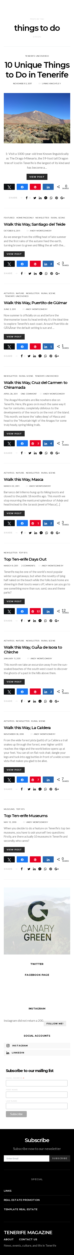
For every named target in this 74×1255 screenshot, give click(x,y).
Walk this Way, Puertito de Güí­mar (35, 302)
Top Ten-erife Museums (25, 815)
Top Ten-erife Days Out (25, 559)
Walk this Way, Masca (23, 479)
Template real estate (20, 1209)
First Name (12, 1089)
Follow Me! (54, 1023)
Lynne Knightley (51, 83)
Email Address (15, 1078)
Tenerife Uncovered (37, 56)
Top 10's (23, 552)
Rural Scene (58, 217)
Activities (9, 293)
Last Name (11, 1101)
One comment (29, 394)
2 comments (28, 565)
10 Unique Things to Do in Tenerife (37, 69)
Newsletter (42, 217)
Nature (20, 293)
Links (8, 1190)
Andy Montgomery (41, 230)
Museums (9, 809)
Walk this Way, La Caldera (27, 727)
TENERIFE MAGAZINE (28, 1232)
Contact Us (28, 1239)
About (9, 1239)
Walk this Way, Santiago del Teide (34, 224)
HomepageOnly (25, 217)
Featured (9, 217)
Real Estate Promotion (22, 1199)
